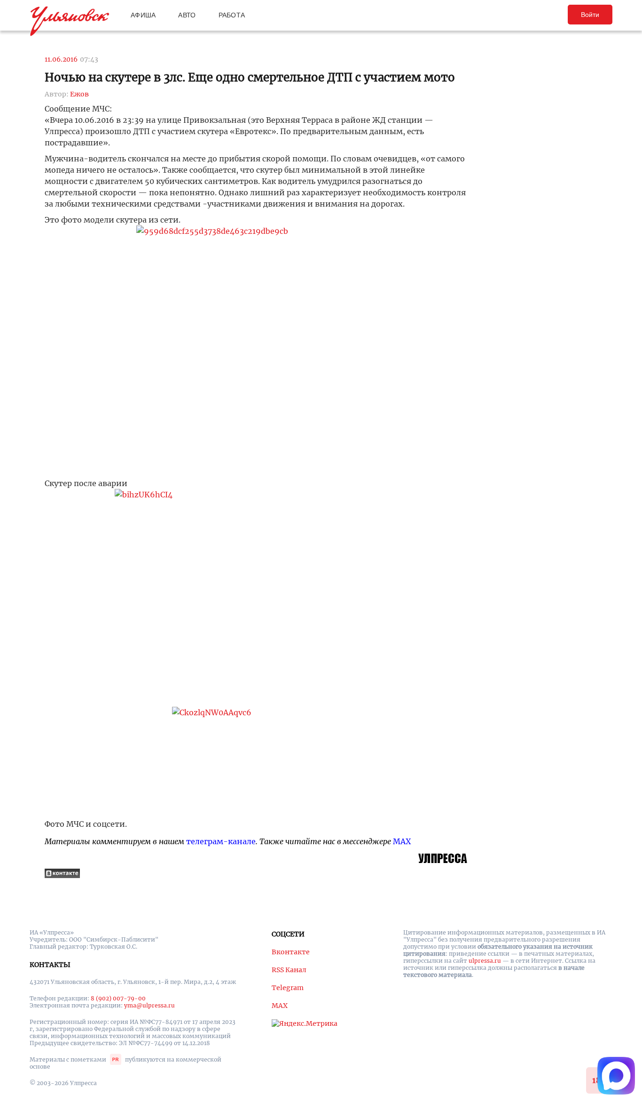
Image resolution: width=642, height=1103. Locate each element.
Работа (232, 15)
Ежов (79, 94)
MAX (402, 841)
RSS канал (289, 970)
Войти (590, 14)
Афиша (143, 15)
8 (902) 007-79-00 (118, 998)
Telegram (288, 987)
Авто (187, 15)
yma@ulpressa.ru (149, 1005)
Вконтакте (291, 952)
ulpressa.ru (485, 960)
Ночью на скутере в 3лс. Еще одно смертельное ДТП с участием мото (250, 77)
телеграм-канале (221, 841)
